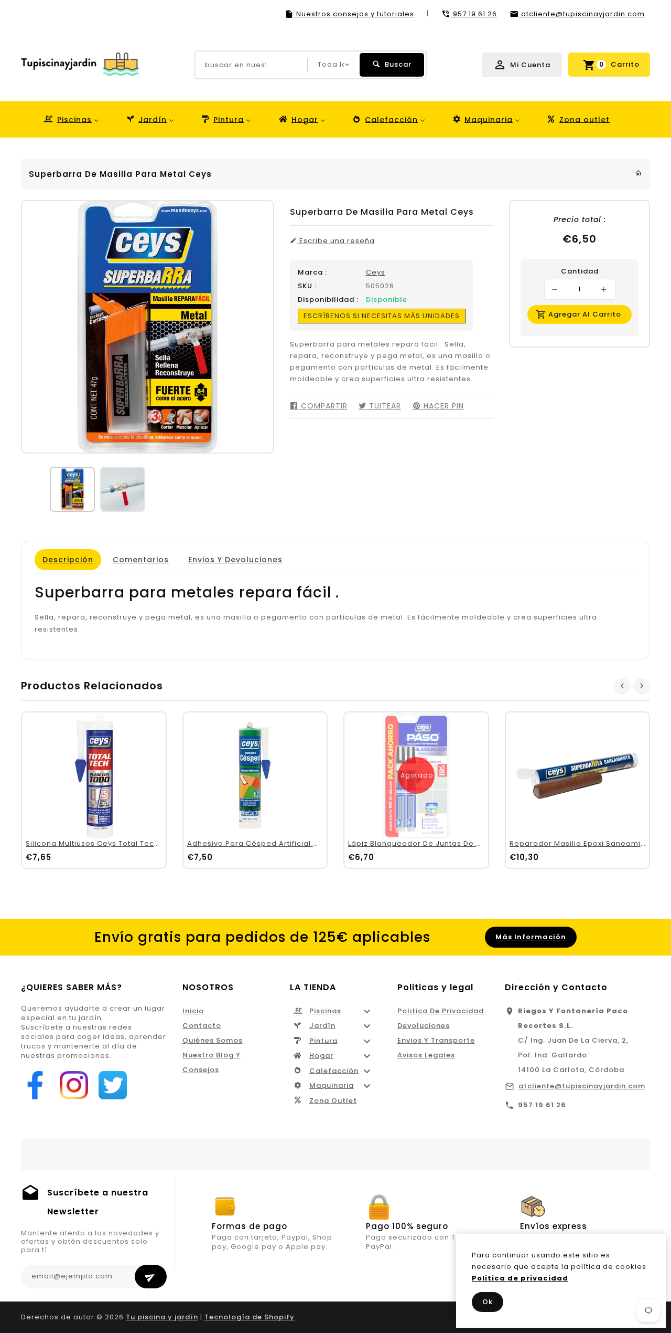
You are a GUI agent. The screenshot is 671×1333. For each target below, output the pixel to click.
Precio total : (580, 219)
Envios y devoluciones (235, 559)
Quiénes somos (212, 1040)
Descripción (67, 559)
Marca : (312, 272)
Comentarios (141, 559)
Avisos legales (426, 1055)
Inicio (193, 1011)
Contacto (201, 1026)
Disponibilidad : (328, 300)
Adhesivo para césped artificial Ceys (259, 843)
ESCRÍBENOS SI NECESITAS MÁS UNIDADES (382, 316)
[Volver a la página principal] (638, 173)
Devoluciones (423, 1026)
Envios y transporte (436, 1040)
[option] (72, 489)
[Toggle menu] (367, 1010)
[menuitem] (70, 119)
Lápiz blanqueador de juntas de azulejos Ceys (439, 843)
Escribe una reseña (336, 241)
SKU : (307, 286)
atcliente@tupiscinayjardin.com (581, 1086)
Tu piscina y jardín (162, 1317)
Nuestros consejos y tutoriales (354, 14)
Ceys (375, 272)
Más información (530, 937)
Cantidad (580, 271)
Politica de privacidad (440, 1011)
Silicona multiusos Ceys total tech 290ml (105, 843)
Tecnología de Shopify (249, 1317)
